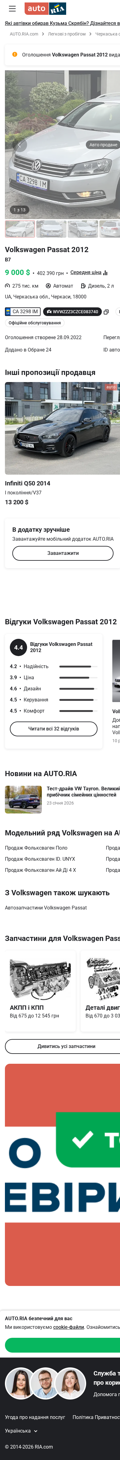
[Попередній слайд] (19, 144)
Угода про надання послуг (35, 1417)
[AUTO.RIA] (45, 8)
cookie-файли (68, 1327)
